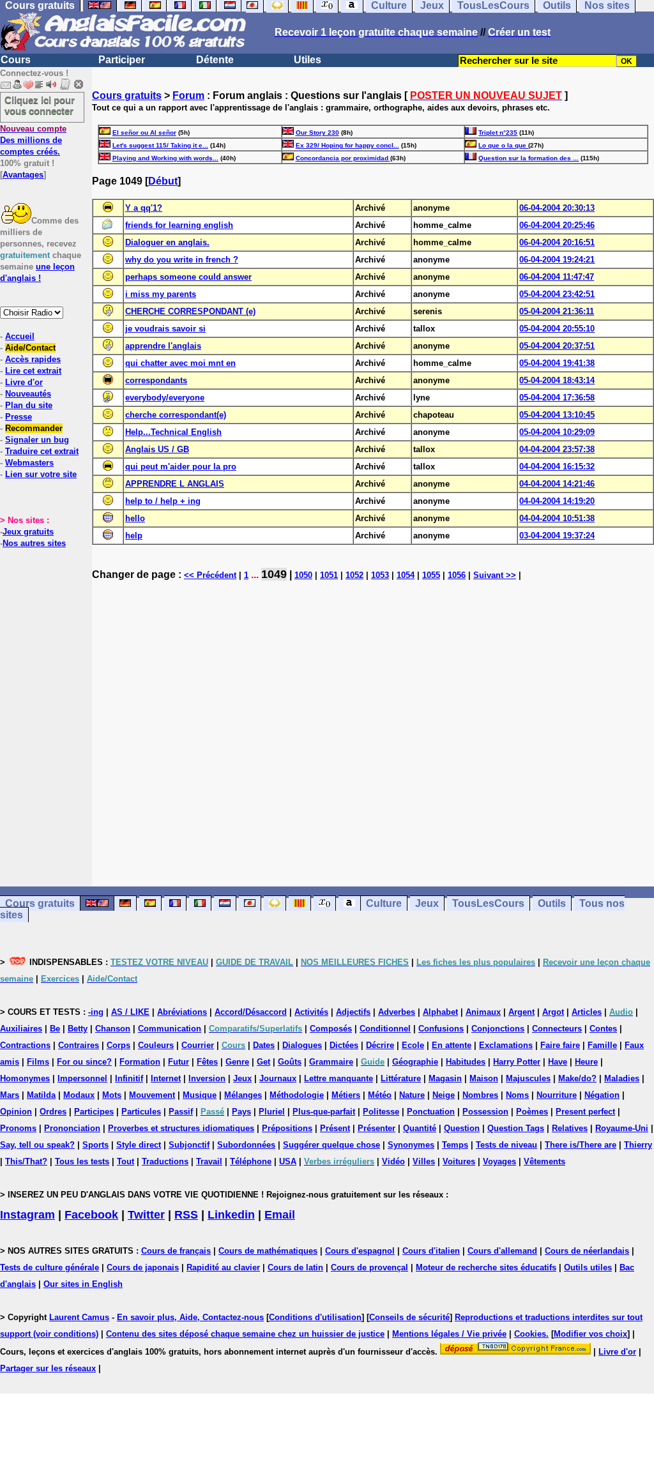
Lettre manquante (338, 1078)
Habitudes (465, 1062)
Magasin (445, 1078)
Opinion (16, 1111)
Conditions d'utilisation (315, 1317)
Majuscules (528, 1078)
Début (163, 181)
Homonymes (25, 1078)
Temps (455, 1145)
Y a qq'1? (143, 208)
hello (135, 518)
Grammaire (331, 1062)
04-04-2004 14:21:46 (557, 484)
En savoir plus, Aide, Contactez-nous (190, 1317)
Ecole (413, 1045)
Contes (603, 1028)
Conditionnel (385, 1028)
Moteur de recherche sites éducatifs (486, 1267)
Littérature (401, 1078)
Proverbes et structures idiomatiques (181, 1128)
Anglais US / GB (157, 449)
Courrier (197, 1045)
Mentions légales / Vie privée (449, 1334)
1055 (431, 575)
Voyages (499, 1161)
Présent (335, 1128)
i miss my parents (160, 294)
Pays (241, 1111)
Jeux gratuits (28, 531)
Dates (264, 1045)
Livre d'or (24, 382)
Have (557, 1062)
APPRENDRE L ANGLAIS (174, 484)
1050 (303, 575)
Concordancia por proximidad (343, 158)
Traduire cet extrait (42, 451)
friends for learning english (179, 225)
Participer (121, 59)
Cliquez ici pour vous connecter (39, 105)
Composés (331, 1028)
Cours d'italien (431, 1251)
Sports (95, 1145)
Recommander (34, 428)
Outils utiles (588, 1267)
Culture (384, 903)
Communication (169, 1028)
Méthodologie (297, 1095)
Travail (209, 1161)
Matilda (41, 1095)
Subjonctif (189, 1145)
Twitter (146, 1214)
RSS (186, 1214)
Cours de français (176, 1251)
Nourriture (556, 1095)
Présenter (376, 1128)
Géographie (415, 1062)
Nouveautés (28, 394)
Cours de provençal (369, 1267)
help (133, 535)
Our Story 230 (317, 132)
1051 (329, 575)
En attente (451, 1045)
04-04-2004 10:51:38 (557, 518)
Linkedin (231, 1214)
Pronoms (18, 1128)
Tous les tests (82, 1161)
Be (55, 1028)
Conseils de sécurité (409, 1317)
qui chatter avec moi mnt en (180, 363)
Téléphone (250, 1161)
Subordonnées (246, 1145)
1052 (354, 575)
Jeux (427, 903)
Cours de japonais (143, 1267)
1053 (380, 575)
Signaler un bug (37, 440)
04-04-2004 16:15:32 (557, 466)
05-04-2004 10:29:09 (557, 432)
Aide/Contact (30, 348)
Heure (586, 1062)
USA (287, 1161)
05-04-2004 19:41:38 (557, 363)
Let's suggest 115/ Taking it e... (160, 145)
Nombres (480, 1095)
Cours (16, 59)
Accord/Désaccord (251, 1012)
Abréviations (182, 1012)
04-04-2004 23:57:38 (557, 449)
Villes (424, 1161)
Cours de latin (295, 1267)
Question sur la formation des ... (528, 158)
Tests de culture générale (49, 1267)
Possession (485, 1111)
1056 (457, 575)
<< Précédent (210, 575)
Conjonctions (497, 1028)
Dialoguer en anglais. (167, 242)
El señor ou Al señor (144, 132)
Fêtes (207, 1062)
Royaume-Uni (621, 1128)
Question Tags (515, 1128)
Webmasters (29, 463)
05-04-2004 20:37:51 (557, 346)
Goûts (289, 1062)
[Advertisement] (373, 739)
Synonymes (411, 1145)
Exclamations (506, 1045)
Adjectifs (353, 1012)
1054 (405, 575)
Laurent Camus (79, 1317)
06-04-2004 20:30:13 (557, 208)
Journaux (277, 1078)
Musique (200, 1095)
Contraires (78, 1045)
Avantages (23, 174)
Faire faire (560, 1045)
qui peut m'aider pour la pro (180, 466)
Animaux (483, 1012)
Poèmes (532, 1111)
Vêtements (544, 1161)
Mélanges (243, 1095)
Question (462, 1128)
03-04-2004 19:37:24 (557, 535)
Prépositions (287, 1128)
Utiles (307, 59)
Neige (443, 1095)
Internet (166, 1078)
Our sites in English (83, 1284)
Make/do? (577, 1078)
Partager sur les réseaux (48, 1368)
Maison (483, 1078)
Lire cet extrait (33, 371)
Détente (215, 59)
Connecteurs (557, 1028)
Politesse (381, 1111)
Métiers (345, 1095)
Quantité (419, 1128)
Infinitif (129, 1078)
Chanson (112, 1028)
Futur (178, 1062)
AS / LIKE (130, 1012)
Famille (602, 1045)
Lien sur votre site (41, 474)
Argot (553, 1012)
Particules (141, 1111)
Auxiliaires (21, 1028)
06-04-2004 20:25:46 (557, 225)
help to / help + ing (163, 501)
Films (38, 1062)
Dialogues (302, 1045)
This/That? (26, 1161)
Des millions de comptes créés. (33, 140)
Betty (77, 1028)
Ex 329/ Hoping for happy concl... (347, 145)
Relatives (570, 1128)
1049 (274, 574)
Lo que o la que (503, 145)
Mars (9, 1095)
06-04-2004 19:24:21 (557, 259)
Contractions (25, 1045)
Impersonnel (82, 1078)
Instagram (27, 1214)
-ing (95, 1012)
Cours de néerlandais (587, 1251)
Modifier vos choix (590, 1334)
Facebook (91, 1214)
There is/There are (580, 1145)
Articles (587, 1012)
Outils (552, 903)
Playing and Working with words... (165, 158)
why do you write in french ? (181, 259)
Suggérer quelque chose (331, 1145)
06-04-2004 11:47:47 (556, 277)
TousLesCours (488, 903)
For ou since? (84, 1062)
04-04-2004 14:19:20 (557, 501)
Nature (412, 1095)
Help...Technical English (173, 432)
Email (279, 1214)
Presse (18, 417)
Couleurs (156, 1045)
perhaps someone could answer (188, 277)
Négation (602, 1095)
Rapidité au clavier (223, 1267)
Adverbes (396, 1012)
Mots (111, 1095)
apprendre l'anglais (163, 346)
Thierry (638, 1145)
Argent (521, 1012)
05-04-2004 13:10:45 (557, 415)
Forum (188, 95)
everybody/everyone (164, 397)
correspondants (156, 380)
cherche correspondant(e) (175, 415)
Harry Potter (516, 1062)
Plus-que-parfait (324, 1111)
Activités (311, 1012)
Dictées (344, 1045)
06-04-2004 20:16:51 (557, 242)
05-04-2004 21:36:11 (556, 311)
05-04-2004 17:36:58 (557, 397)
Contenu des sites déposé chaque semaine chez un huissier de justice (245, 1334)
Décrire (380, 1045)
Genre (237, 1062)
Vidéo (393, 1161)
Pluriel (272, 1111)
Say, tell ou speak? (37, 1145)
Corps (118, 1045)
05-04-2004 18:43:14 (557, 380)
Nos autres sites (34, 543)
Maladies (621, 1078)
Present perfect (585, 1111)
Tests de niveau (506, 1145)
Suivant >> (494, 575)
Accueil (19, 336)
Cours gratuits (127, 95)
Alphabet (440, 1012)
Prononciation (72, 1128)
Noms (517, 1095)
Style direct (138, 1145)
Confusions (441, 1028)
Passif (181, 1111)
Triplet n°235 (497, 132)
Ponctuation (431, 1111)
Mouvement (152, 1095)
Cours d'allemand (502, 1251)
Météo (380, 1095)
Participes (94, 1111)
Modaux (79, 1095)
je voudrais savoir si (165, 328)
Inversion (206, 1078)
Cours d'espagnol (360, 1251)
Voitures (459, 1161)
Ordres (53, 1111)
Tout (125, 1161)
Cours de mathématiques (267, 1251)
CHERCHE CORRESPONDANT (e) (190, 311)
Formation (139, 1062)
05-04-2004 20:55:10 (557, 328)
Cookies (530, 1334)
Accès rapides (33, 359)
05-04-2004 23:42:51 (557, 294)
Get (263, 1062)
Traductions (165, 1161)
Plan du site (28, 405)
